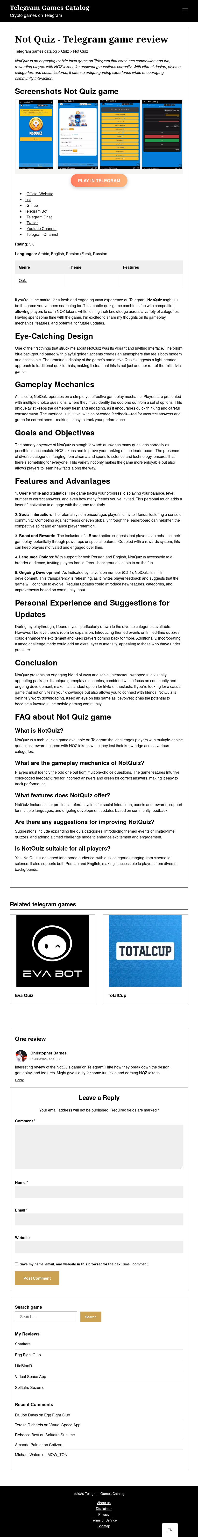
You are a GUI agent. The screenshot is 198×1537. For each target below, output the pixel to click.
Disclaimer (104, 1508)
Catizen (55, 1444)
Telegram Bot (36, 211)
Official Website (40, 193)
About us (104, 1502)
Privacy (103, 1514)
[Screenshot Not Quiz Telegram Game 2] (120, 167)
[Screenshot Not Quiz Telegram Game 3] (162, 167)
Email (21, 1210)
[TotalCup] (145, 951)
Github (32, 205)
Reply (19, 1079)
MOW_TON (57, 1454)
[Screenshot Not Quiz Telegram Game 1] (78, 167)
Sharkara (23, 1344)
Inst (28, 199)
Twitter (32, 222)
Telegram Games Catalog (49, 8)
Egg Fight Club (28, 1354)
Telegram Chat (39, 217)
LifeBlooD (23, 1365)
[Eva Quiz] (52, 951)
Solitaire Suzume (29, 1387)
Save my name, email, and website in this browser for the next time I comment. (84, 1264)
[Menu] (184, 11)
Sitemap (104, 1525)
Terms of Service (104, 1520)
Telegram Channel (42, 234)
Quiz (23, 280)
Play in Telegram (99, 180)
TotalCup (117, 995)
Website (22, 1237)
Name (21, 1182)
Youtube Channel (42, 228)
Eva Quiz (24, 995)
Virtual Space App (30, 1376)
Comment (25, 1121)
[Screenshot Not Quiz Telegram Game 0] (36, 167)
